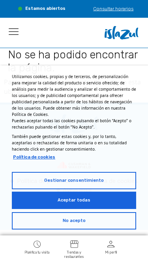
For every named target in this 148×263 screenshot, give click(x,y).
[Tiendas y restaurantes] (74, 243)
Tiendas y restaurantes (74, 254)
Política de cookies (34, 157)
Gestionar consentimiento (74, 180)
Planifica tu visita (36, 252)
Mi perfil (111, 252)
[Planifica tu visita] (37, 243)
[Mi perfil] (111, 243)
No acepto (74, 220)
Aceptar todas (74, 200)
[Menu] (14, 31)
